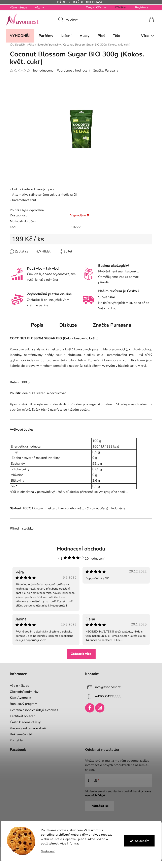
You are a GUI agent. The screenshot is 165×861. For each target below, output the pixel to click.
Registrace (141, 7)
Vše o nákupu (18, 7)
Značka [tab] (112, 325)
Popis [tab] (37, 325)
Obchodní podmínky (24, 692)
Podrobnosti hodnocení (73, 70)
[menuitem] (20, 36)
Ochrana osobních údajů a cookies (34, 710)
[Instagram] (99, 707)
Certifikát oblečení (23, 716)
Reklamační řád (21, 734)
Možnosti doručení (23, 221)
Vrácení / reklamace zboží (28, 728)
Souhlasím (142, 841)
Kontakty (16, 740)
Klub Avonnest (20, 698)
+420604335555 (108, 696)
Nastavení (48, 851)
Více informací (70, 843)
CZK (99, 7)
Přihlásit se (100, 806)
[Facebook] (89, 707)
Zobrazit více (81, 654)
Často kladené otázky (25, 722)
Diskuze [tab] (68, 325)
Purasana (111, 70)
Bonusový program (23, 704)
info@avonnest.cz (108, 687)
